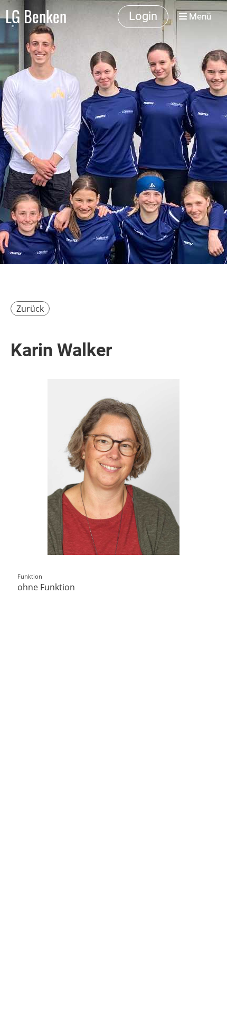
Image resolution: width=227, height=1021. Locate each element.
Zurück (30, 308)
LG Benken (36, 16)
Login (143, 16)
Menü (199, 16)
